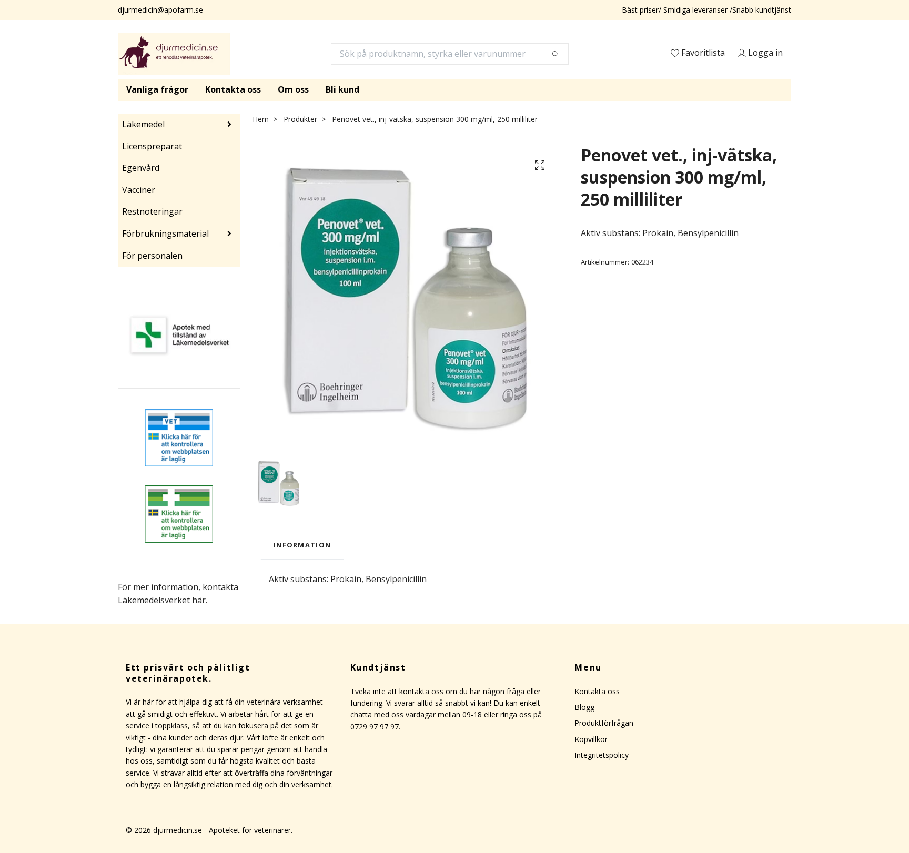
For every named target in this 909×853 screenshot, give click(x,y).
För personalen (152, 255)
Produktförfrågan (603, 723)
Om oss (293, 89)
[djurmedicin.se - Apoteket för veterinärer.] (174, 54)
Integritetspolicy (601, 755)
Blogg (584, 707)
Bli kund (342, 89)
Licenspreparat (152, 146)
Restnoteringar (152, 211)
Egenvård (140, 168)
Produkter (300, 119)
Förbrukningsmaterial (165, 233)
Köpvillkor (591, 739)
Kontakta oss (233, 89)
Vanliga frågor (157, 89)
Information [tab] (302, 545)
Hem (260, 119)
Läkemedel (143, 124)
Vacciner (138, 190)
